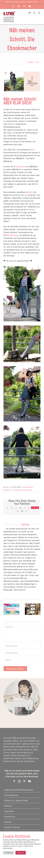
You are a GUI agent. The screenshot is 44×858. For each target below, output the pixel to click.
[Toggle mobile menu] (39, 13)
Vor (37, 62)
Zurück (30, 62)
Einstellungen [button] (8, 853)
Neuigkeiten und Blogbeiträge (13, 490)
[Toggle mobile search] (34, 13)
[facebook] (14, 781)
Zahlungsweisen (11, 795)
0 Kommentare (28, 490)
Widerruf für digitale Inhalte (16, 800)
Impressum (9, 811)
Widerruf (8, 805)
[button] (5, 609)
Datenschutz (10, 816)
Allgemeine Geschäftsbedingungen (19, 789)
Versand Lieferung (12, 827)
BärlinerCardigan (12, 235)
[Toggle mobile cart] (29, 13)
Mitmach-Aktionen (27, 487)
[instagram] (19, 781)
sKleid (30, 192)
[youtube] (29, 781)
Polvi (33, 149)
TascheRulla (20, 166)
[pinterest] (24, 781)
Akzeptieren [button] (20, 853)
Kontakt (8, 822)
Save (35, 508)
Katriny (8, 487)
